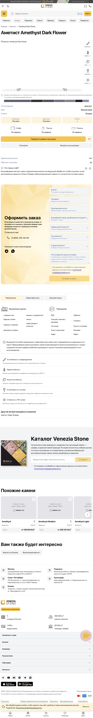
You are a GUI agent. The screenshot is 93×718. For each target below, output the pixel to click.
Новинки (6, 20)
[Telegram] (25, 677)
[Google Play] (25, 684)
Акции (17, 20)
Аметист (88, 106)
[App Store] (8, 684)
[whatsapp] (13, 251)
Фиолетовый (86, 110)
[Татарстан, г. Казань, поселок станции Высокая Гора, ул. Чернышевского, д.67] (23, 588)
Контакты (6, 670)
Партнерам (6, 663)
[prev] (86, 168)
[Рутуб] (14, 677)
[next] (90, 168)
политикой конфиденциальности (47, 469)
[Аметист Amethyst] (19, 514)
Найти (87, 14)
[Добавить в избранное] (34, 499)
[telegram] (7, 251)
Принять (85, 706)
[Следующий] (87, 514)
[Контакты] (85, 6)
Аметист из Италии (10, 552)
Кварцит (62, 20)
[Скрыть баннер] (90, 1)
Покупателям (7, 656)
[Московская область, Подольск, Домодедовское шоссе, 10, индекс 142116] (69, 571)
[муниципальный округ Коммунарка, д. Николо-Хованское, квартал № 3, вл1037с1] (23, 571)
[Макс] (30, 677)
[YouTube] (8, 677)
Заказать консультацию (69, 145)
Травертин (84, 20)
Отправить (83, 459)
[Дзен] (19, 677)
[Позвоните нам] (90, 6)
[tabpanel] (46, 330)
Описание (23, 145)
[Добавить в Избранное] (89, 139)
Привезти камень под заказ (43, 139)
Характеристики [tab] (32, 298)
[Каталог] (4, 14)
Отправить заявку (69, 278)
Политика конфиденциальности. (29, 708)
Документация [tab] (56, 298)
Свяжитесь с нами (9, 635)
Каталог (5, 642)
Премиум (28, 20)
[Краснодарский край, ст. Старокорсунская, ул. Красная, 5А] (69, 580)
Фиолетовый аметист (31, 552)
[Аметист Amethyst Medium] (55, 514)
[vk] (3, 677)
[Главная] (47, 6)
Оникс (73, 20)
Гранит (40, 20)
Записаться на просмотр (10, 609)
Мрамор (50, 20)
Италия (89, 113)
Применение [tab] (11, 298)
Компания (6, 649)
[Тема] (3, 6)
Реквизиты (54, 701)
